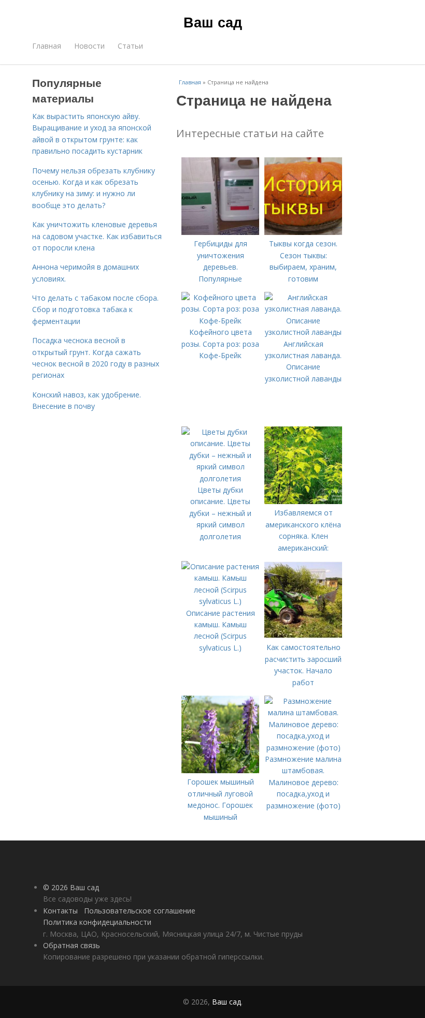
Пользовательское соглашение (139, 911)
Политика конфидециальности (97, 922)
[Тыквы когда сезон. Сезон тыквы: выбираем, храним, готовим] (303, 232)
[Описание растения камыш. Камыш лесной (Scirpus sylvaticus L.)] (220, 601)
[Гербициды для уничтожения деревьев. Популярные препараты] (220, 232)
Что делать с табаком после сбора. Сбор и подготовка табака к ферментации (95, 309)
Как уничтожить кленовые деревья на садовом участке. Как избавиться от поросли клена (97, 236)
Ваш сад (212, 22)
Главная (46, 46)
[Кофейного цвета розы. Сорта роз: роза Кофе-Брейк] (220, 321)
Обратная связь (71, 945)
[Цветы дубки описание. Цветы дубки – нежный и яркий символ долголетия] (220, 478)
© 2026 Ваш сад (71, 887)
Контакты (60, 911)
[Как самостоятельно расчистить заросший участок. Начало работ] (303, 636)
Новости (89, 46)
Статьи (130, 46)
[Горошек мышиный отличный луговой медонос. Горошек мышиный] (220, 770)
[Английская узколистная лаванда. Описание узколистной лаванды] (303, 332)
